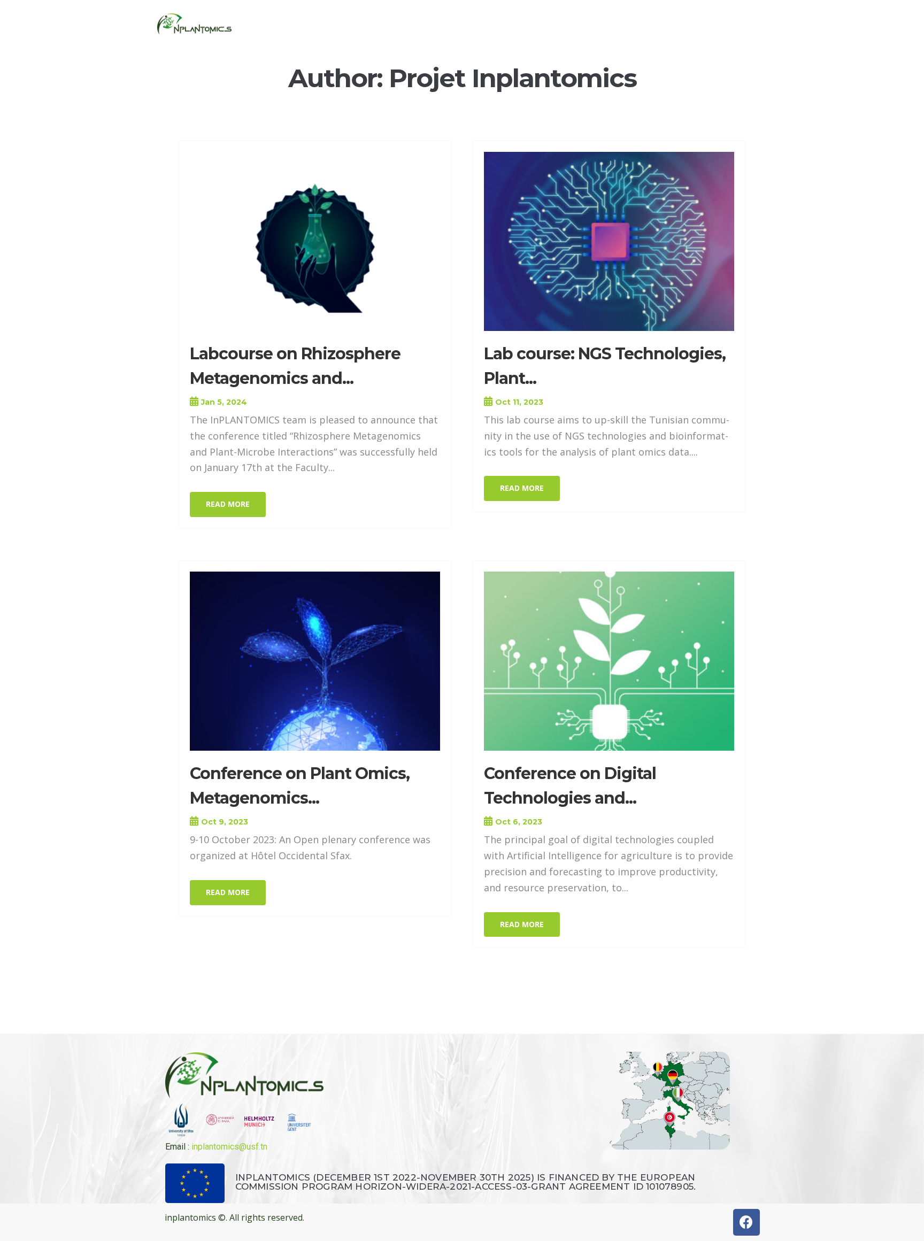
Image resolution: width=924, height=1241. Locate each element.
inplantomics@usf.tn (229, 1147)
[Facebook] (746, 1222)
